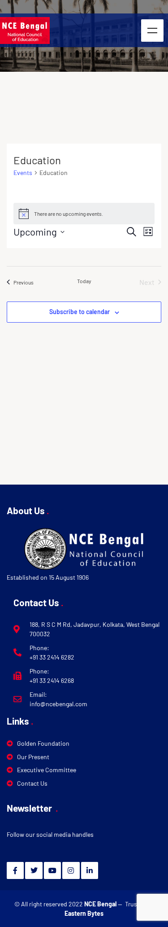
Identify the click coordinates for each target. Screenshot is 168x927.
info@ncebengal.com (58, 704)
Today (84, 281)
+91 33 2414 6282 (52, 657)
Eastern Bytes (84, 913)
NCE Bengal (101, 904)
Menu (152, 30)
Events (22, 172)
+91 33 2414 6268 (52, 680)
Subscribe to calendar (79, 311)
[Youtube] (52, 870)
